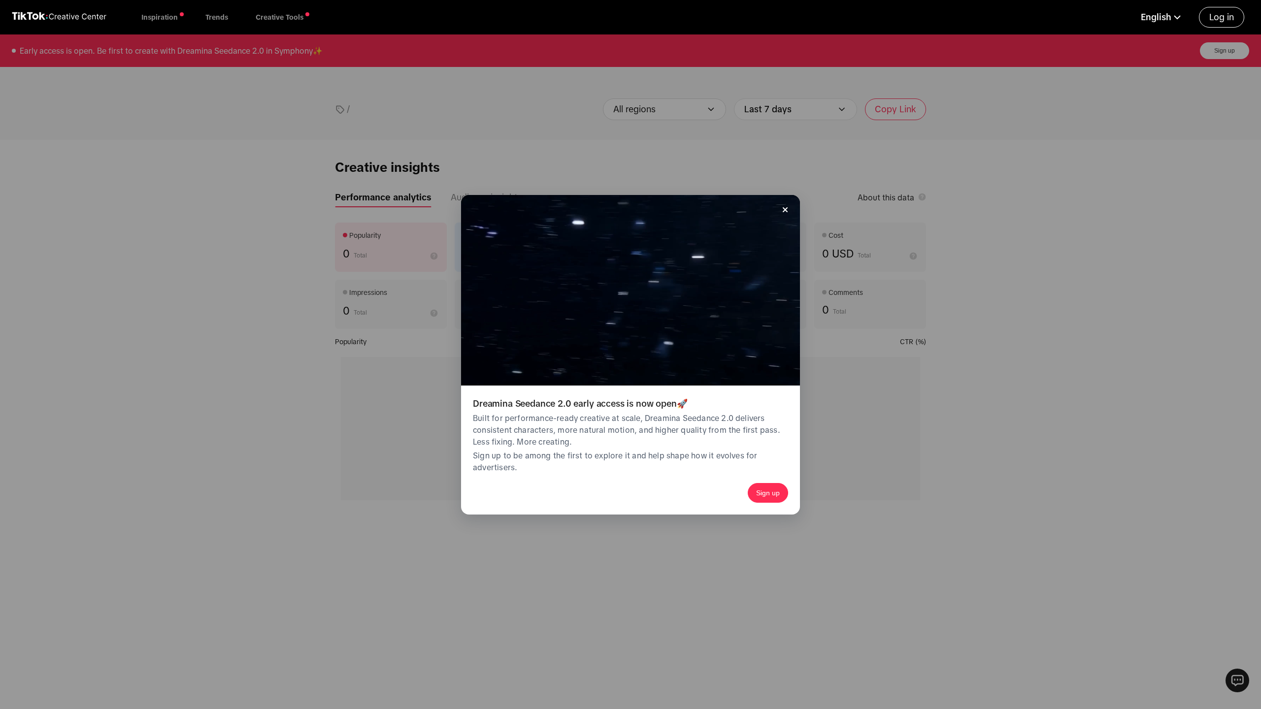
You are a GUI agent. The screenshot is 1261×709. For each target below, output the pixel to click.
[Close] (785, 210)
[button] (1162, 17)
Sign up (768, 493)
